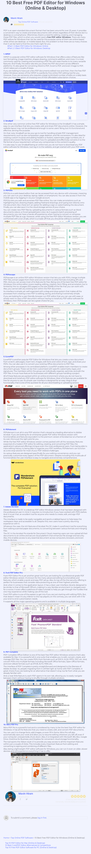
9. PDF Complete (10, 652)
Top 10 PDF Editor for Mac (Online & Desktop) (25, 843)
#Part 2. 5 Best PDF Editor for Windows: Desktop (28, 48)
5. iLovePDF (8, 356)
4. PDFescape (9, 274)
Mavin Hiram (17, 18)
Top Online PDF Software (28, 22)
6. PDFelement (9, 429)
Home (6, 838)
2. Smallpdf (8, 121)
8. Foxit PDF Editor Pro (13, 573)
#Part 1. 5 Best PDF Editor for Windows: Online (27, 46)
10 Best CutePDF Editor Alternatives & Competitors (28, 845)
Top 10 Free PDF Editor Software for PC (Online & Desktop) (31, 847)
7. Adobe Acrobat (10, 507)
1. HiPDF (6, 54)
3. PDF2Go (8, 190)
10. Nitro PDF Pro (10, 724)
